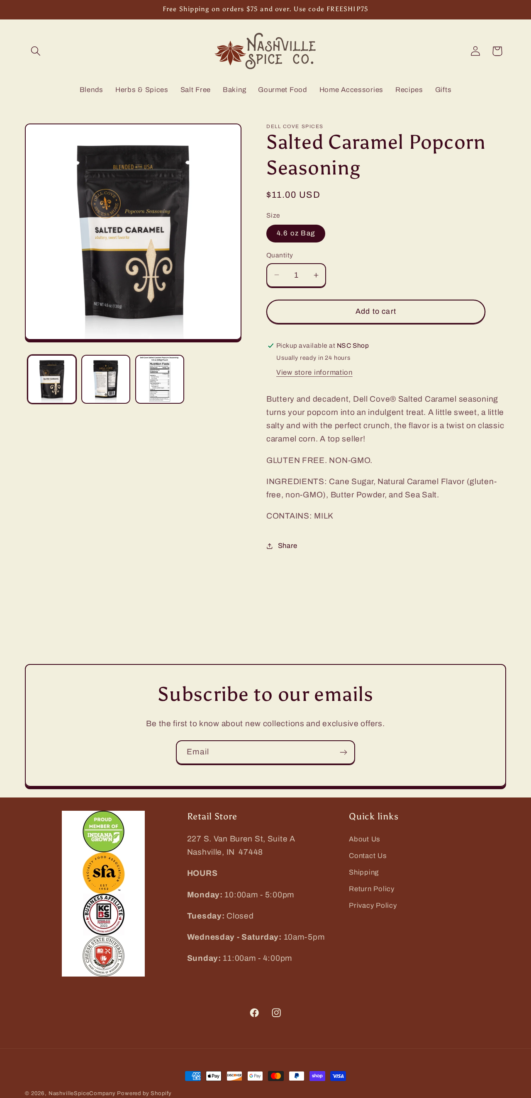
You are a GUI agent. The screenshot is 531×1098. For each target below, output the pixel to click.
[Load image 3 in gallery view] (159, 379)
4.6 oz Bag (296, 233)
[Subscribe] (343, 752)
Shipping (364, 872)
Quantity (279, 255)
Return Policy (371, 889)
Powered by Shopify (144, 1093)
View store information (314, 372)
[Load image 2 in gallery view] (105, 379)
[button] (36, 51)
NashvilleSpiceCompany (82, 1093)
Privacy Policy (373, 905)
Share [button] (287, 546)
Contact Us (368, 856)
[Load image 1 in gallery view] (51, 379)
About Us (364, 839)
